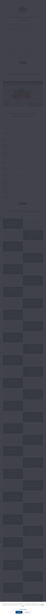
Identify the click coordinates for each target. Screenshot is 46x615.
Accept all (19, 612)
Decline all (27, 612)
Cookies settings (23, 609)
